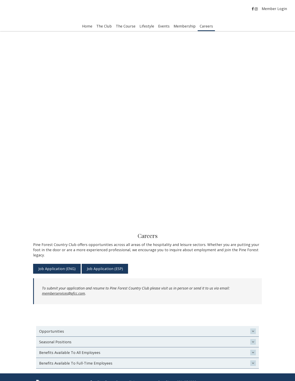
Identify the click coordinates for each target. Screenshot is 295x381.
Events (164, 26)
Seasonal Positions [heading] (55, 341)
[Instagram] (257, 8)
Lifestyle (146, 26)
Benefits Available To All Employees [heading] (69, 352)
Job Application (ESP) (105, 268)
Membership (185, 26)
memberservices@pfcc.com (63, 293)
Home (87, 26)
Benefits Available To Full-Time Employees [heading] (75, 363)
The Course (125, 26)
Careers (206, 26)
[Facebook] (253, 8)
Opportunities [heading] (51, 331)
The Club (104, 26)
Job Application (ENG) (56, 268)
